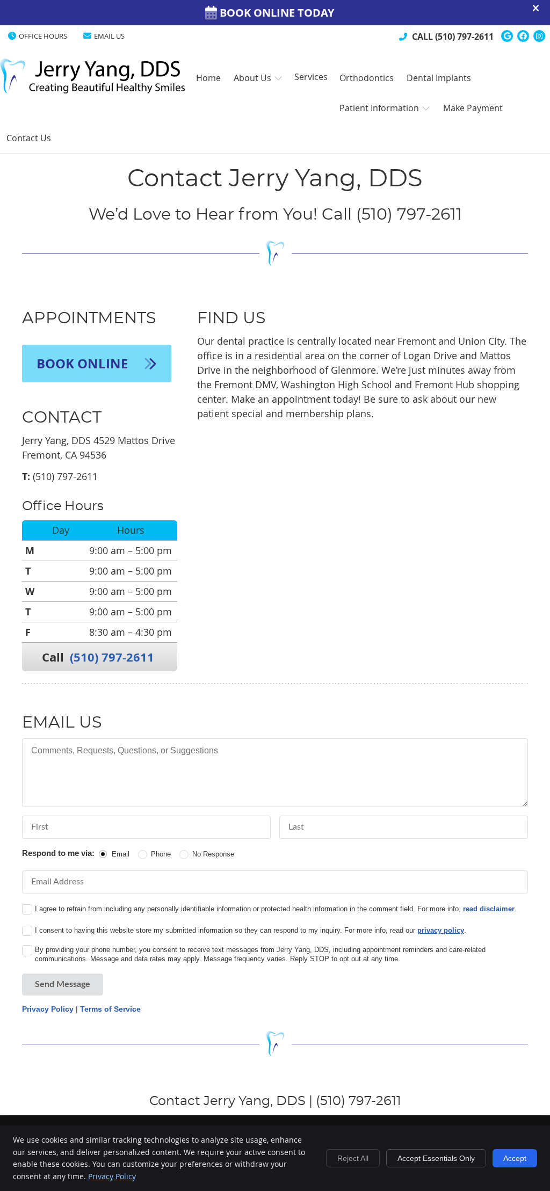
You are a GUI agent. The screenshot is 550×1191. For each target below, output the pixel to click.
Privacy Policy (48, 1009)
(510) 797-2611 (464, 36)
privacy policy (440, 930)
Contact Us (28, 138)
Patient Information (379, 108)
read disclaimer (489, 909)
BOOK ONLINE (84, 363)
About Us (252, 78)
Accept (514, 1158)
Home (17, 71)
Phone (161, 854)
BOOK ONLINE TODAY (277, 12)
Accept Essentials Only (436, 1158)
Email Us (109, 36)
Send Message (62, 984)
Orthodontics (366, 78)
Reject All (352, 1158)
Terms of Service (110, 1009)
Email (120, 854)
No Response (213, 854)
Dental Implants (439, 78)
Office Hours (43, 36)
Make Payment (473, 108)
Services (311, 77)
